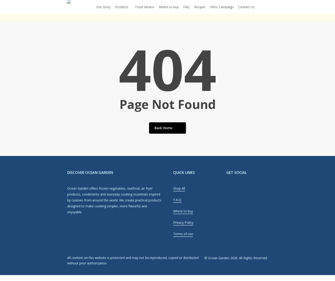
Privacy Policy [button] (183, 222)
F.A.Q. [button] (177, 200)
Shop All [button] (179, 188)
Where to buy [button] (183, 211)
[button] (167, 278)
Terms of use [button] (183, 234)
